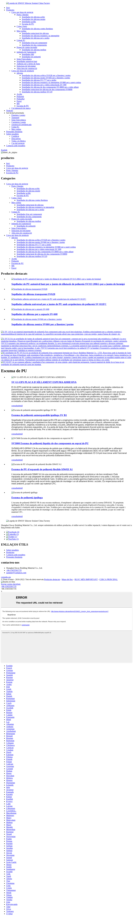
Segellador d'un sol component (34, 43)
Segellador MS (28, 54)
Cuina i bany (22, 26)
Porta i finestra (22, 15)
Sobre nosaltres (12, 134)
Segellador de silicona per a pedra (35, 38)
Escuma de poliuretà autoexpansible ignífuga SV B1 (39, 415)
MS (18, 103)
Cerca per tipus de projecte (22, 12)
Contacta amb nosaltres (15, 146)
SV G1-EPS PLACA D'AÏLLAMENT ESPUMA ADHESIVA (44, 382)
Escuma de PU (28, 24)
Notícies (9, 110)
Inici (8, 7)
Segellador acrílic (29, 22)
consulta (14, 406)
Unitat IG (15, 127)
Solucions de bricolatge (26, 66)
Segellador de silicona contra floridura (37, 29)
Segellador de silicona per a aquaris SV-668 (34, 314)
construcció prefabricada (21, 124)
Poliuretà (20, 96)
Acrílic (19, 94)
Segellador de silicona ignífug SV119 (37, 92)
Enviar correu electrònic (11, 584)
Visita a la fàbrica (18, 141)
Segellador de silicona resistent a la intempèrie (40, 36)
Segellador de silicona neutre (33, 19)
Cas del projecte (18, 143)
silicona (20, 73)
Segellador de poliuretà (31, 57)
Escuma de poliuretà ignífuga (27, 497)
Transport (15, 117)
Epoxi (19, 101)
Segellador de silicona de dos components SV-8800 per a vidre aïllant (50, 87)
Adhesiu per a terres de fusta (28, 64)
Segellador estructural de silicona (35, 33)
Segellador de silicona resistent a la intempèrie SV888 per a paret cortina (51, 82)
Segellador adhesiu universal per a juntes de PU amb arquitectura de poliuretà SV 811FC (59, 304)
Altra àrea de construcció (27, 68)
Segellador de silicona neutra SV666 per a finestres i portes (46, 78)
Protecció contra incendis (27, 47)
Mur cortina (21, 31)
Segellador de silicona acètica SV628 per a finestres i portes (46, 75)
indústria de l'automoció (26, 52)
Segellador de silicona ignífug (34, 50)
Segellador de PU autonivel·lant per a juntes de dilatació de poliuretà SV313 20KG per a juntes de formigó (68, 284)
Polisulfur (21, 99)
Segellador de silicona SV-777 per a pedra (39, 80)
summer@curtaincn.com (16, 573)
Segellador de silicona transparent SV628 (33, 294)
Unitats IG (21, 40)
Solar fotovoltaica (18, 120)
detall (20, 406)
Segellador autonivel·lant (27, 61)
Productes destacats (52, 579)
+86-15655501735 (14, 570)
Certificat (15, 136)
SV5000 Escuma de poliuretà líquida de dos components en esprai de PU (50, 443)
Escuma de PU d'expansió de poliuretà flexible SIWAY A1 (42, 469)
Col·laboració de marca (21, 108)
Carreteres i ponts (18, 122)
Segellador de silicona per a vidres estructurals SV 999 (44, 85)
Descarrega (16, 138)
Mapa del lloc (67, 579)
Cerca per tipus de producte (22, 71)
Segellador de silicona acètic (33, 17)
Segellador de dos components (34, 45)
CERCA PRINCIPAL (108, 579)
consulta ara (6, 577)
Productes (10, 10)
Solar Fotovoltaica (24, 59)
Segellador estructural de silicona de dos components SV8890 (47, 89)
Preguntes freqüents (14, 131)
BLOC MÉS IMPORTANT (86, 579)
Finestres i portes (18, 115)
